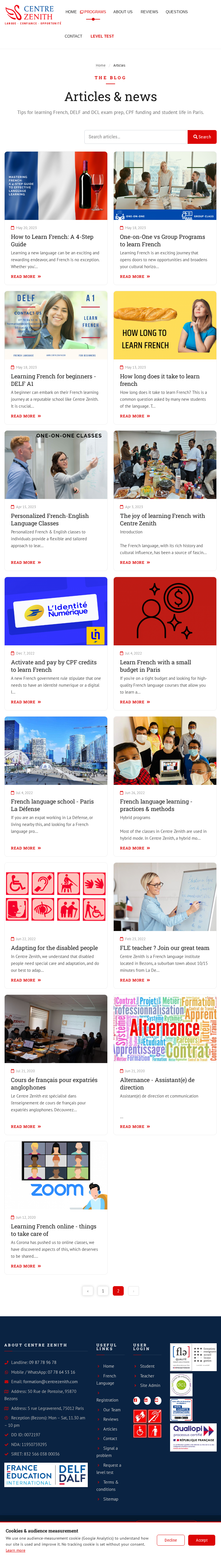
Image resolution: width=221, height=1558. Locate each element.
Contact (73, 36)
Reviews (149, 12)
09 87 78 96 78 (42, 1362)
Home (71, 12)
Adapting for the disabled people (54, 947)
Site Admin (150, 1385)
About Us (123, 12)
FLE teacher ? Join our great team (164, 947)
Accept (201, 1540)
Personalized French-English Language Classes (50, 519)
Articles (110, 1429)
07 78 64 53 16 (61, 1372)
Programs (95, 12)
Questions (177, 12)
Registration (107, 1400)
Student (147, 1366)
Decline (171, 1540)
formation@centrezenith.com (50, 1381)
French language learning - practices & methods (156, 805)
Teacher (147, 1376)
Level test (102, 36)
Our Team (112, 1409)
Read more (24, 276)
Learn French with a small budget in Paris (155, 665)
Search (204, 137)
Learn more (15, 1550)
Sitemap (110, 1499)
